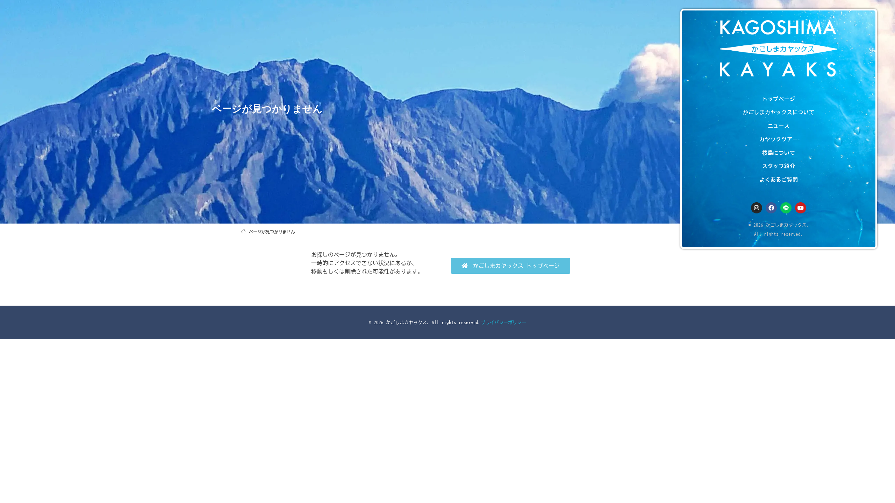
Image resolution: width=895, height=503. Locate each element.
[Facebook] (771, 207)
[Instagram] (756, 207)
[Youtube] (800, 207)
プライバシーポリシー (503, 322)
